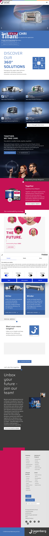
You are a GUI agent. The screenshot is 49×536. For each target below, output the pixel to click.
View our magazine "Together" (33, 203)
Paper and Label (38, 467)
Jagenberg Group (29, 464)
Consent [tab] (8, 258)
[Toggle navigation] (47, 2)
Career (36, 473)
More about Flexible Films (7, 99)
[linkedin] (39, 521)
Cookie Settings (30, 500)
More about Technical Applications (9, 121)
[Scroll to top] (46, 533)
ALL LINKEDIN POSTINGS (24, 361)
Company (27, 455)
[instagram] (35, 521)
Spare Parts (28, 490)
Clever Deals (37, 469)
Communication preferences (29, 512)
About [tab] (40, 258)
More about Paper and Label (33, 121)
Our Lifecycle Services (10, 152)
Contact (28, 496)
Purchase (28, 467)
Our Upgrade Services (23, 152)
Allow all (40, 280)
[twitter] (30, 521)
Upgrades (28, 488)
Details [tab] (24, 258)
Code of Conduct (29, 518)
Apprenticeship (38, 485)
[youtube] (28, 523)
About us (27, 457)
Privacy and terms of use (31, 509)
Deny (9, 280)
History (27, 459)
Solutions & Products (37, 456)
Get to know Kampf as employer (12, 428)
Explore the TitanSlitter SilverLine (10, 44)
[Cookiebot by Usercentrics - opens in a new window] (42, 255)
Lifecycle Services (27, 473)
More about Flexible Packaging (33, 99)
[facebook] (26, 521)
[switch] (18, 275)
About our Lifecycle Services (28, 478)
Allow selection (24, 280)
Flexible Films (37, 459)
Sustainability (28, 466)
